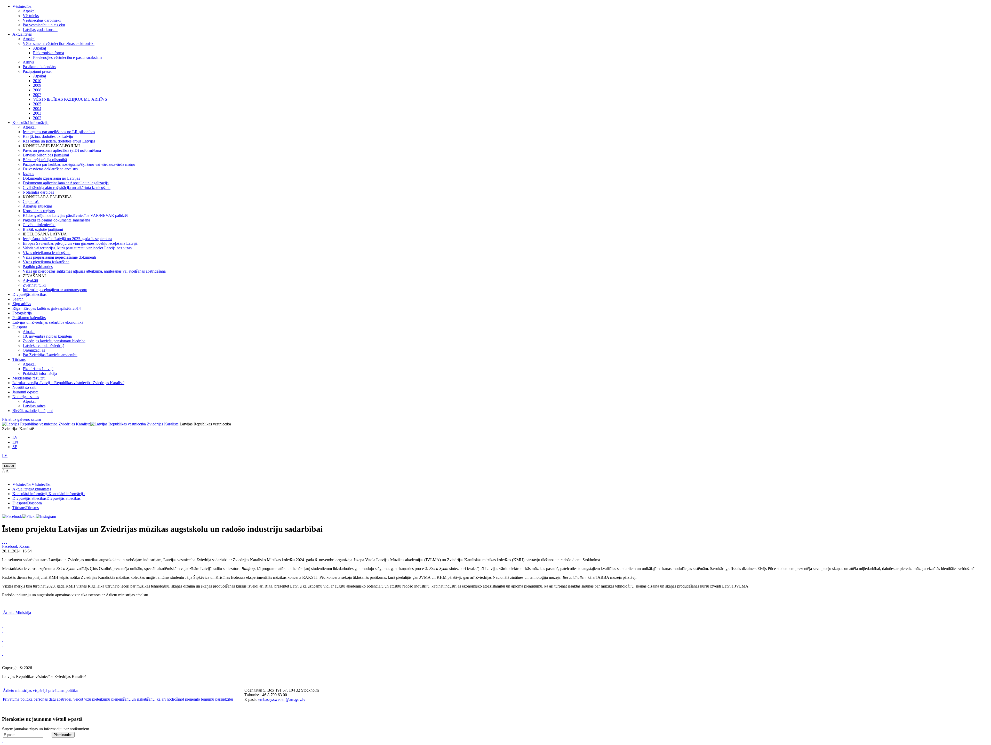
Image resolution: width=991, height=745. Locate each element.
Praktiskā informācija (40, 373)
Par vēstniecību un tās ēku (44, 25)
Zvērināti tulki (34, 285)
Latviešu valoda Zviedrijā (43, 345)
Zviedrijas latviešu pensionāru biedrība (54, 341)
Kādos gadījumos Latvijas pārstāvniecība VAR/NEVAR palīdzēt (75, 215)
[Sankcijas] (2, 649)
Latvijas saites (34, 406)
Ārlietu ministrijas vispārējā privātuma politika (40, 690)
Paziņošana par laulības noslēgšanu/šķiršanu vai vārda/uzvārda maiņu (79, 164)
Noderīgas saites (25, 396)
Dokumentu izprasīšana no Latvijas (51, 178)
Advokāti (30, 280)
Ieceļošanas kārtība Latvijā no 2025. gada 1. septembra (67, 238)
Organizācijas (34, 350)
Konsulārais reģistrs (39, 211)
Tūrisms (19, 359)
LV (15, 437)
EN (15, 442)
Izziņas (28, 173)
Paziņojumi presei (37, 71)
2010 (37, 80)
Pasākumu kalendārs (39, 67)
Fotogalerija (22, 313)
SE (14, 447)
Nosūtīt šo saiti (24, 387)
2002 (37, 118)
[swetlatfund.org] (2, 626)
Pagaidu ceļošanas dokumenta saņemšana (56, 220)
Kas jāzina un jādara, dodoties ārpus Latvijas (59, 141)
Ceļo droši (31, 201)
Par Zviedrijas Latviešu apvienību (50, 355)
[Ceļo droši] (2, 621)
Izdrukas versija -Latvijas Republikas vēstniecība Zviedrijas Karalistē (68, 383)
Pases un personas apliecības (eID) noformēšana (62, 150)
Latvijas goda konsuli (40, 29)
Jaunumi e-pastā (25, 392)
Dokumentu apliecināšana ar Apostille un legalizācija (66, 183)
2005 (37, 104)
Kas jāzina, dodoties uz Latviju (48, 136)
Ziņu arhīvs (21, 304)
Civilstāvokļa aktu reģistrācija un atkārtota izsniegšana (66, 187)
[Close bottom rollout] (2, 709)
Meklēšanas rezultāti (28, 378)
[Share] (6, 542)
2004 (37, 108)
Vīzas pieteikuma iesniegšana (46, 252)
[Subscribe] (4, 542)
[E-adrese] (2, 654)
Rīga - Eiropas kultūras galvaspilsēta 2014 (46, 308)
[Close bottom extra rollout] (2, 740)
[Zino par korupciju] (2, 635)
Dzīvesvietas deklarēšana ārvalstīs (50, 169)
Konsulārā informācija (30, 122)
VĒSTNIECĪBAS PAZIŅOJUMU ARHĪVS (70, 99)
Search (17, 299)
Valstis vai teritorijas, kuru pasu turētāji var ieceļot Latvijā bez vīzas (77, 248)
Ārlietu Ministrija (17, 612)
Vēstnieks (31, 15)
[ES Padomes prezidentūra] (2, 640)
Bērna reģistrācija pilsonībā (45, 159)
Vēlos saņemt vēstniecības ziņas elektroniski (58, 43)
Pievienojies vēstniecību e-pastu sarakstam (67, 57)
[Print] (2, 542)
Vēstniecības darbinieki (42, 20)
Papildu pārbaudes (38, 266)
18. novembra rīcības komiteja (47, 336)
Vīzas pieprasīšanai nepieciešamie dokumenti (59, 257)
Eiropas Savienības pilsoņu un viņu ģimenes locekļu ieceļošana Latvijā (80, 243)
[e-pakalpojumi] (2, 644)
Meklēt (9, 466)
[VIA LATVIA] (2, 663)
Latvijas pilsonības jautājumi (46, 155)
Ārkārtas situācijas (37, 206)
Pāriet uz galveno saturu (21, 419)
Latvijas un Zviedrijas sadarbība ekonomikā (47, 322)
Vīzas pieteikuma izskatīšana (46, 262)
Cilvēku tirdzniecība (39, 225)
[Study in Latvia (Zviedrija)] (2, 630)
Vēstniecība (21, 6)
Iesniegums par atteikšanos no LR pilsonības (59, 132)
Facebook (10, 546)
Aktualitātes (22, 34)
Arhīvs (28, 62)
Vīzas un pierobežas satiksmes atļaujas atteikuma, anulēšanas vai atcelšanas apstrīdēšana (94, 271)
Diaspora (19, 327)
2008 (37, 90)
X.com (24, 546)
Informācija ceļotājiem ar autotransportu (55, 290)
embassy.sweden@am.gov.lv (281, 699)
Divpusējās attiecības (29, 294)
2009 (37, 85)
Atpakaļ (29, 11)
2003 (37, 113)
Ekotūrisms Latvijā (38, 369)
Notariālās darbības (38, 192)
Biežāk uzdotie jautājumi (43, 229)
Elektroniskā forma (48, 53)
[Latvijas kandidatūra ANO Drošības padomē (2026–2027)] (2, 658)
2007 (37, 94)
